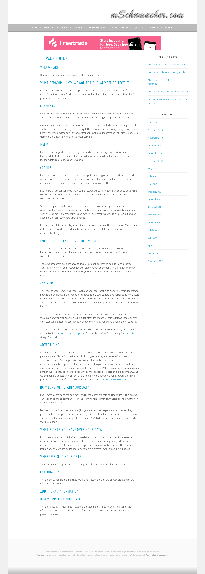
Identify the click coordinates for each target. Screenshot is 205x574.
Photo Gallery (120, 27)
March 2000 (153, 253)
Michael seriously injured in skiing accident (167, 72)
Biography (61, 27)
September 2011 (155, 153)
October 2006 (154, 191)
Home (34, 27)
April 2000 (152, 245)
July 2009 (152, 176)
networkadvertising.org (115, 379)
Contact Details (162, 555)
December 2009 (155, 160)
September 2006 (155, 199)
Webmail (169, 27)
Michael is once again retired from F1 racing (168, 91)
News (46, 27)
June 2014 (152, 122)
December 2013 (155, 130)
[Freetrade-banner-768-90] (102, 49)
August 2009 (153, 168)
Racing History (96, 27)
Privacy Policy (151, 555)
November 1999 (155, 260)
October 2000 (154, 214)
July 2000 (152, 230)
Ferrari (78, 27)
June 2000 (152, 237)
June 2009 (152, 184)
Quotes (139, 27)
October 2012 (154, 145)
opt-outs (129, 333)
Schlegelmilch (43, 555)
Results (154, 27)
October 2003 (154, 207)
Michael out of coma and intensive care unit (168, 64)
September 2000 (155, 222)
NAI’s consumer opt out (73, 333)
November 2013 (155, 137)
